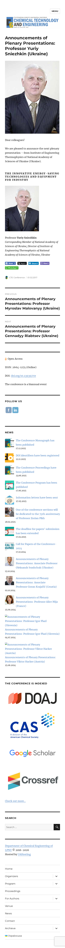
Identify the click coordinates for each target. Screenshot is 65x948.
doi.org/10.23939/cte (23, 375)
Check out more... (15, 801)
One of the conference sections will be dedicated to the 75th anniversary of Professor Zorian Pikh (38, 514)
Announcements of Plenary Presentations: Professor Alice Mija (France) (37, 601)
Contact (10, 920)
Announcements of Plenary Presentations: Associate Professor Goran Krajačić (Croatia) (36, 582)
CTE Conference (17, 277)
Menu (55, 11)
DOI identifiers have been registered (37, 455)
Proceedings (12, 891)
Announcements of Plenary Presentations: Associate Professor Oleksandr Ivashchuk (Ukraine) (36, 563)
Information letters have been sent (37, 497)
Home (9, 868)
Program (10, 883)
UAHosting (24, 854)
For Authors (12, 898)
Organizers (11, 876)
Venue (9, 906)
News (8, 913)
